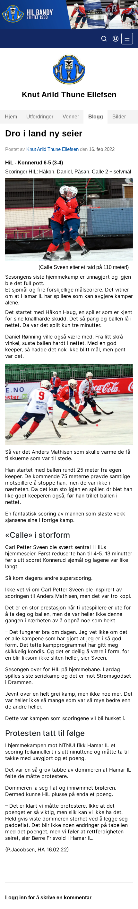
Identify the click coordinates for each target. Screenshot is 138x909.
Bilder (119, 116)
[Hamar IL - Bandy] (69, 14)
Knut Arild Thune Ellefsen (52, 149)
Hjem (11, 116)
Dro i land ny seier (43, 133)
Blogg (95, 116)
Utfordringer (39, 116)
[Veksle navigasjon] (127, 38)
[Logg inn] (115, 38)
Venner (71, 116)
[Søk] (104, 38)
